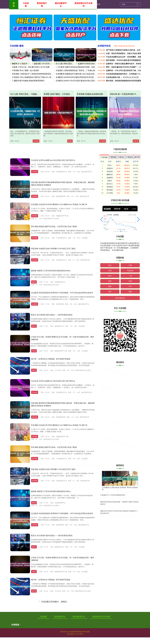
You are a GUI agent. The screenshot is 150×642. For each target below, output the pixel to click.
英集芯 (109, 180)
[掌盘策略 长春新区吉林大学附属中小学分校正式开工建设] (20, 255)
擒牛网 (34, 370)
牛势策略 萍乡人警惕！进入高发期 (25, 70)
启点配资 (34, 304)
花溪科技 (110, 168)
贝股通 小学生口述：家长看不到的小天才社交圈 (30, 67)
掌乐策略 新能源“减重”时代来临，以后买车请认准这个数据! (54, 226)
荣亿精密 (110, 190)
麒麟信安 (110, 174)
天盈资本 (130, 270)
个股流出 (129, 157)
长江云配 (36, 141)
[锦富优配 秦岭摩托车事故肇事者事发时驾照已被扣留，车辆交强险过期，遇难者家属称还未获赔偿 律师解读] (20, 189)
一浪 (130, 276)
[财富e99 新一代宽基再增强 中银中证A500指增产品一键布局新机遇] (125, 113)
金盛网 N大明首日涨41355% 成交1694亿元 (94, 63)
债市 (109, 291)
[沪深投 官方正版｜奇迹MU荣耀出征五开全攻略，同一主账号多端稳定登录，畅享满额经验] (20, 344)
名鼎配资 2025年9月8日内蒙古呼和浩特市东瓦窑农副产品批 (79, 77)
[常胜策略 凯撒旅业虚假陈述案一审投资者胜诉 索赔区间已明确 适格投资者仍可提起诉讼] (92, 113)
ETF (130, 286)
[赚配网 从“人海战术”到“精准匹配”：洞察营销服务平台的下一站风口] (20, 54)
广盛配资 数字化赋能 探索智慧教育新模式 (28, 80)
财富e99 (135, 141)
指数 (109, 286)
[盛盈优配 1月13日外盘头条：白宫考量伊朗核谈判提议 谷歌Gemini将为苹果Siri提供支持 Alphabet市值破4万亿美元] (42, 54)
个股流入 (121, 157)
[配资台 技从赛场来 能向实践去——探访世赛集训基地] (20, 321)
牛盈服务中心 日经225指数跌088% (113, 495)
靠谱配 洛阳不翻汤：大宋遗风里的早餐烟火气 (64, 93)
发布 (109, 276)
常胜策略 (102, 141)
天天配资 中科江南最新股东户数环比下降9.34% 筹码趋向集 (35, 77)
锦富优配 (34, 196)
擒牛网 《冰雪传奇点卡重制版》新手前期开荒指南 (50, 359)
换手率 (137, 157)
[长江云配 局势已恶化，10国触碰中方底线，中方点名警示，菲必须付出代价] (64, 54)
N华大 (110, 165)
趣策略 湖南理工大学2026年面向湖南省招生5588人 (51, 270)
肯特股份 (110, 187)
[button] (101, 219)
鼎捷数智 (110, 177)
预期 (130, 291)
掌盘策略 (34, 260)
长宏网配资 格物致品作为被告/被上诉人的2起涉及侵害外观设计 (80, 73)
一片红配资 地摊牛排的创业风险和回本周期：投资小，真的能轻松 (81, 67)
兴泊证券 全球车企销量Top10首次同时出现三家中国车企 (53, 160)
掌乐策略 (34, 238)
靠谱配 (70, 141)
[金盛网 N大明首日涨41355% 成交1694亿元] (86, 54)
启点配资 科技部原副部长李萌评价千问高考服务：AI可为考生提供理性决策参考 (62, 292)
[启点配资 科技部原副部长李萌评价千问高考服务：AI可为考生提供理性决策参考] (20, 299)
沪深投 (34, 351)
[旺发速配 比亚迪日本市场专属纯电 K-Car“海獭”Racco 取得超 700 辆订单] (20, 211)
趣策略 (34, 282)
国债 (109, 281)
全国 (109, 270)
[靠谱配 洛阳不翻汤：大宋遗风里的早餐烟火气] (58, 113)
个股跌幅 (112, 157)
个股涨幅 (104, 157)
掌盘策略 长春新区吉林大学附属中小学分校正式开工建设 (53, 248)
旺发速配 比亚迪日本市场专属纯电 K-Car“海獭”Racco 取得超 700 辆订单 (59, 204)
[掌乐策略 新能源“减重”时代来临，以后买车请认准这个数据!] (20, 233)
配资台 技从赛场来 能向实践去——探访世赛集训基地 (51, 314)
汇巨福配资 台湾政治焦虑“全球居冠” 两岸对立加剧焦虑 (120, 488)
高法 (109, 265)
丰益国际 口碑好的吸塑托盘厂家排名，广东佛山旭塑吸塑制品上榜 (81, 70)
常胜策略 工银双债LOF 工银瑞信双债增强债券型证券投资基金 (36, 73)
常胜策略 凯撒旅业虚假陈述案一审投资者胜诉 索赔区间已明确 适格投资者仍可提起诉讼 (120, 406)
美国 (130, 281)
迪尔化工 (110, 184)
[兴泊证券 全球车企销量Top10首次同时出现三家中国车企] (20, 167)
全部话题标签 (120, 298)
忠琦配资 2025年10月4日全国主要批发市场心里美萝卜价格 (79, 80)
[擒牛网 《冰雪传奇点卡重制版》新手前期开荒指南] (20, 366)
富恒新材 (110, 171)
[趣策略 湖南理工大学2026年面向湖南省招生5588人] (20, 277)
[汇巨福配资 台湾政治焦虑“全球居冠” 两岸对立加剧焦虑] (120, 478)
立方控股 (110, 193)
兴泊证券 (34, 171)
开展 (130, 265)
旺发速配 (34, 216)
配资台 (34, 326)
